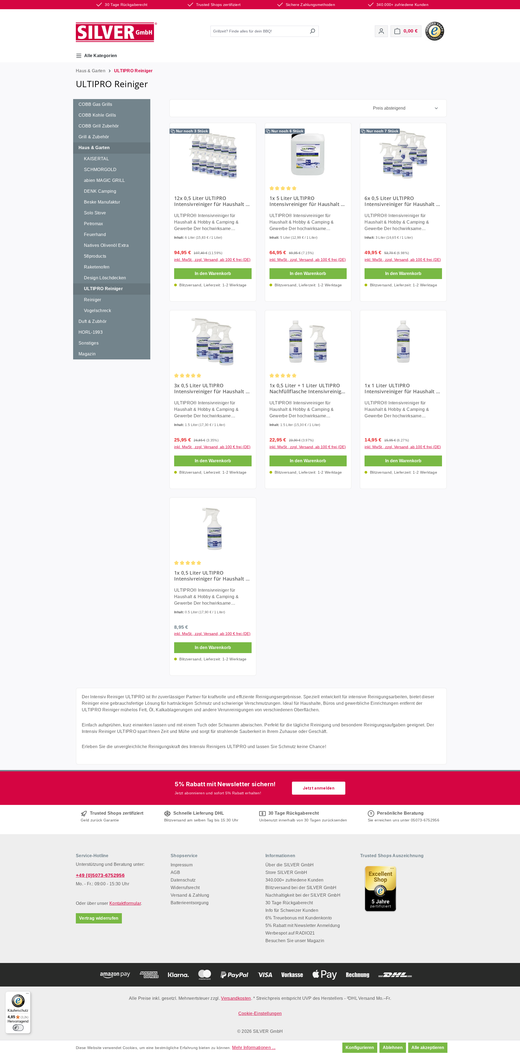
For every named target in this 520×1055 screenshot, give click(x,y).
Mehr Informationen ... (253, 1047)
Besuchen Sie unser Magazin (294, 940)
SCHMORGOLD (100, 169)
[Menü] (27, 994)
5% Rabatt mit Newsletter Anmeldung (302, 925)
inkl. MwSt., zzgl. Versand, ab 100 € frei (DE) (212, 259)
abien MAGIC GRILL (104, 180)
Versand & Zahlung (190, 895)
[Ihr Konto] (381, 31)
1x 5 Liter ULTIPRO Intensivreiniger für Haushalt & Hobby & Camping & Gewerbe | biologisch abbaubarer (307, 201)
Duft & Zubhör (92, 321)
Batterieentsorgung (190, 902)
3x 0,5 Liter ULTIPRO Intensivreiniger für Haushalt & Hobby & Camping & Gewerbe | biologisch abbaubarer (212, 388)
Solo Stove (95, 213)
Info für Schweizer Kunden (291, 910)
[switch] (18, 1027)
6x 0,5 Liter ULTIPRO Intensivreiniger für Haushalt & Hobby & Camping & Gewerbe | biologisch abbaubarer (402, 201)
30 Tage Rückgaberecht (289, 902)
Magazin (87, 354)
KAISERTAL (96, 158)
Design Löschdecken (105, 278)
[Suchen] (312, 31)
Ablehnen (393, 1047)
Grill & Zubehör (94, 137)
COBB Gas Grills (95, 104)
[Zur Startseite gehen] (116, 32)
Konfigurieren (360, 1047)
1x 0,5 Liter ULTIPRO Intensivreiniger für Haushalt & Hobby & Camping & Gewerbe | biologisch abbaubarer (212, 576)
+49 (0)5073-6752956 (100, 875)
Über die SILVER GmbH (289, 865)
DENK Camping (100, 191)
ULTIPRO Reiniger (103, 288)
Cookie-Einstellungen (260, 1013)
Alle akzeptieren (427, 1047)
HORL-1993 (91, 332)
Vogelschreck (97, 310)
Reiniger (92, 299)
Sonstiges (89, 343)
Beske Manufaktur (102, 202)
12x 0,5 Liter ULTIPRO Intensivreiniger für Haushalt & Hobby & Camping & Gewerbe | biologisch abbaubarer (212, 201)
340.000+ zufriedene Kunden (294, 880)
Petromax (93, 223)
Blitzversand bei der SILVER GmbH (300, 887)
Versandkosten (236, 998)
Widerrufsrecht (185, 887)
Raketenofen (97, 267)
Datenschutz (183, 880)
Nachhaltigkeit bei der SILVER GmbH (302, 895)
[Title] (380, 888)
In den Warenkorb (213, 273)
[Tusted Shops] (434, 30)
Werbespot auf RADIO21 (290, 933)
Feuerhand (95, 234)
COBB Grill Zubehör (99, 126)
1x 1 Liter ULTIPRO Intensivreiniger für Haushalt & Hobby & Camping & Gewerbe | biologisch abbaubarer (402, 388)
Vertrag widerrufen (99, 918)
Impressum (182, 865)
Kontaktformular (125, 903)
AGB (175, 872)
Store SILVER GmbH (286, 872)
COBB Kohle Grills (97, 115)
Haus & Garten (94, 147)
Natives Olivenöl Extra (106, 245)
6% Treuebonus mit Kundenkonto (298, 918)
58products (95, 256)
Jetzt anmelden (318, 788)
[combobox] (258, 31)
